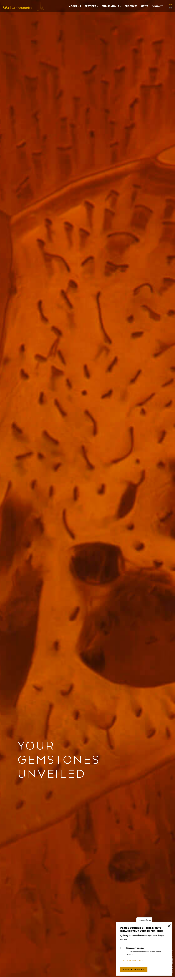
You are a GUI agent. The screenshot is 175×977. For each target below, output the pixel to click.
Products (131, 6)
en (170, 5)
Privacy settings (144, 920)
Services (91, 6)
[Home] (25, 6)
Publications (111, 6)
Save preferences (133, 961)
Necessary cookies (135, 948)
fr (170, 8)
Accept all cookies (133, 969)
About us (75, 6)
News (144, 6)
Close (169, 925)
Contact (157, 6)
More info (123, 940)
